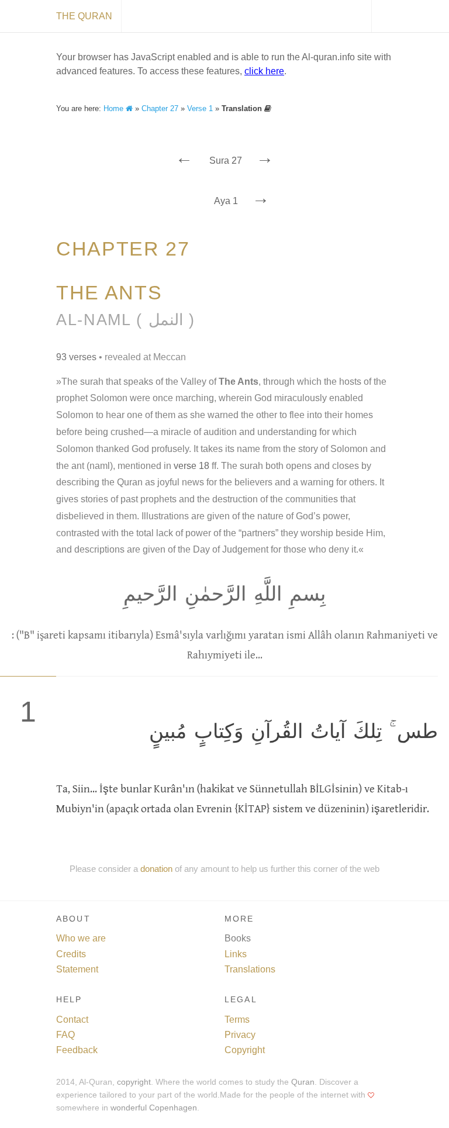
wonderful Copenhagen (153, 1107)
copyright (134, 1082)
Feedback (77, 1050)
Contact (72, 1019)
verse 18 (191, 466)
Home (114, 108)
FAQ (65, 1035)
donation (156, 869)
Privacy (239, 1035)
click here (264, 71)
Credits (71, 954)
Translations (249, 969)
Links (235, 954)
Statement (77, 969)
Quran (303, 1082)
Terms (237, 1019)
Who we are (81, 938)
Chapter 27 (159, 108)
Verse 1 (200, 108)
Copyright (244, 1050)
